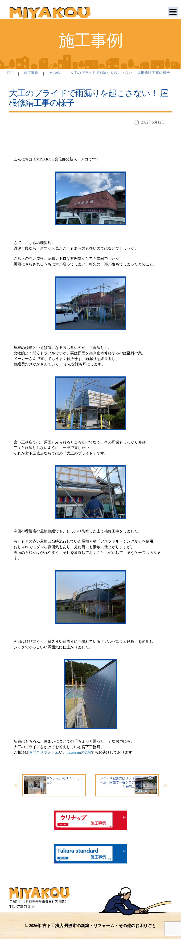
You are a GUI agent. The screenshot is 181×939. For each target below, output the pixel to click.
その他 (54, 73)
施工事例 (31, 73)
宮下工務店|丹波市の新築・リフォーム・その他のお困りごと (99, 925)
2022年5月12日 (153, 122)
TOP (10, 73)
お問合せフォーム (44, 752)
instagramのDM (78, 752)
